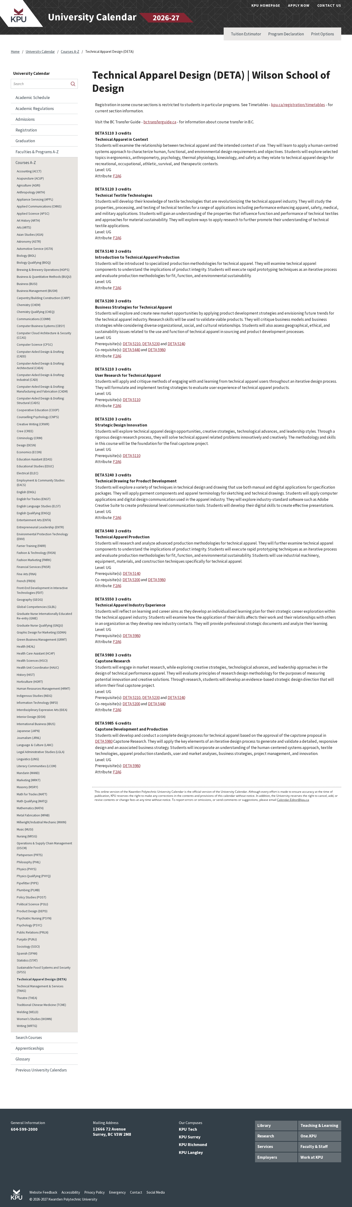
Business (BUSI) (27, 284)
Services (265, 1146)
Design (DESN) (26, 445)
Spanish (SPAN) (27, 953)
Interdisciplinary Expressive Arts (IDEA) (42, 710)
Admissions (25, 119)
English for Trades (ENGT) (34, 499)
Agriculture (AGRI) (28, 185)
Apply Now (298, 5)
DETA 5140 (131, 573)
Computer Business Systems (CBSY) (41, 326)
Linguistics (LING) (28, 759)
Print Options (322, 34)
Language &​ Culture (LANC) (35, 745)
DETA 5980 (156, 349)
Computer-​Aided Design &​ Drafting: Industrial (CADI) (40, 377)
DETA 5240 (176, 343)
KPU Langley (191, 1152)
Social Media (156, 1192)
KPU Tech (188, 1129)
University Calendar (40, 51)
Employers (267, 1157)
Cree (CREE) (25, 431)
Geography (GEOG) (30, 600)
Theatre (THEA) (27, 998)
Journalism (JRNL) (29, 738)
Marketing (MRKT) (28, 780)
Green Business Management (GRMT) (42, 640)
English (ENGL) (26, 492)
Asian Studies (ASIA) (30, 235)
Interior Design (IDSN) (31, 717)
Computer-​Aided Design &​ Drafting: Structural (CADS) (40, 400)
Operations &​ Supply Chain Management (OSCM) (44, 845)
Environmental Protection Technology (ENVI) (42, 536)
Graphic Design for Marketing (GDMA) (41, 632)
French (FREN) (26, 581)
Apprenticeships (30, 1048)
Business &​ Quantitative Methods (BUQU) (44, 277)
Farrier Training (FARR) (31, 546)
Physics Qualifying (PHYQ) (34, 876)
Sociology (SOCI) (28, 947)
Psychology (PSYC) (29, 925)
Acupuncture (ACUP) (30, 178)
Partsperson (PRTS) (30, 855)
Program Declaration (286, 34)
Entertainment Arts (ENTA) (34, 520)
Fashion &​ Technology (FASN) (36, 553)
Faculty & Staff (314, 1146)
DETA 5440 (131, 349)
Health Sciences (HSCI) (32, 661)
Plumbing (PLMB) (28, 890)
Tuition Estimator (246, 34)
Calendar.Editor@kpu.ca (293, 800)
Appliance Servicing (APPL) (35, 199)
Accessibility (71, 1192)
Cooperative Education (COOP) (38, 410)
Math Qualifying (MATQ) (32, 801)
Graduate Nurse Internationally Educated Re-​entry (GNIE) (44, 616)
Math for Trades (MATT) (32, 794)
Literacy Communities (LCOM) (36, 766)
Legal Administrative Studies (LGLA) (40, 752)
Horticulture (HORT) (30, 682)
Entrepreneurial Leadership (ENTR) (40, 527)
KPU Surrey (189, 1137)
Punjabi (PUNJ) (27, 939)
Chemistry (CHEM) (28, 305)
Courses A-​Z (26, 162)
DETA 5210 (131, 343)
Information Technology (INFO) (37, 703)
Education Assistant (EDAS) (34, 459)
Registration (26, 130)
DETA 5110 (131, 399)
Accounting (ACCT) (29, 171)
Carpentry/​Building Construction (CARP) (43, 298)
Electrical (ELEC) (27, 473)
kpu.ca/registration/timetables (298, 104)
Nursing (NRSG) (27, 836)
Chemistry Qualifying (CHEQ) (36, 312)
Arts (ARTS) (24, 227)
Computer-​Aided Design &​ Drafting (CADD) (40, 354)
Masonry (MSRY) (27, 787)
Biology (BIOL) (26, 256)
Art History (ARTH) (28, 220)
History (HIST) (26, 675)
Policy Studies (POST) (31, 897)
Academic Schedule (33, 97)
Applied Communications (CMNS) (39, 206)
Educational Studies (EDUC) (35, 466)
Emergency (117, 1192)
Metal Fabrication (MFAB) (33, 815)
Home (15, 51)
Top (339, 1101)
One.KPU (309, 1136)
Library (264, 1125)
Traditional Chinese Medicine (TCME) (41, 1005)
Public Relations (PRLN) (32, 932)
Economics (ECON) (29, 452)
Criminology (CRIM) (29, 438)
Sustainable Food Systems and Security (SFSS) (43, 970)
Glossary (23, 1059)
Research (265, 1136)
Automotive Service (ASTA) (35, 249)
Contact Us (329, 5)
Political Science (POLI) (32, 904)
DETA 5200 (131, 579)
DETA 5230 (151, 343)
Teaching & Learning (319, 1125)
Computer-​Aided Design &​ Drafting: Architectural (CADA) (40, 365)
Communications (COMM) (34, 319)
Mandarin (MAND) (28, 773)
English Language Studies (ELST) (39, 506)
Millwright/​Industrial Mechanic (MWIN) (41, 822)
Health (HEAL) (26, 646)
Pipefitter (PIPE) (28, 883)
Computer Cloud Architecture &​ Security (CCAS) (44, 335)
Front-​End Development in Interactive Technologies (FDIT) (42, 590)
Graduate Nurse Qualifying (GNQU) (40, 625)
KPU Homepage (265, 5)
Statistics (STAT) (27, 960)
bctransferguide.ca (159, 122)
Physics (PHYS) (26, 869)
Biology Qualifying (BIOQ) (34, 263)
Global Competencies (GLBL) (36, 607)
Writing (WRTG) (27, 1026)
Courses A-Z (70, 51)
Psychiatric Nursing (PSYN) (34, 918)
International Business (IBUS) (36, 724)
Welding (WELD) (27, 1012)
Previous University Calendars (41, 1070)
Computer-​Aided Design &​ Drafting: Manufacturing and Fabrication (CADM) (42, 389)
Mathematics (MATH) (30, 808)
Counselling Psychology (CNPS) (38, 417)
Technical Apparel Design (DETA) (42, 979)
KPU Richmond (193, 1144)
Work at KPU (312, 1157)
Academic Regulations (35, 108)
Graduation (25, 140)
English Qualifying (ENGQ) (34, 513)
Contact (136, 1192)
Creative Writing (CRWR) (33, 424)
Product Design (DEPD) (32, 911)
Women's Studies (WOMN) (34, 1019)
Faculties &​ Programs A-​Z (37, 151)
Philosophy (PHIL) (28, 862)
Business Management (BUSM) (37, 291)
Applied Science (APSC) (33, 214)
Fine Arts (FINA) (26, 574)
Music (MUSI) (25, 829)
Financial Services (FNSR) (34, 567)
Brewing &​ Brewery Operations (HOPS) (43, 270)
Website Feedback (43, 1192)
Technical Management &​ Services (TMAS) (40, 988)
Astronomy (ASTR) (29, 242)
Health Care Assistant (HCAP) (36, 653)
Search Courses (29, 1037)
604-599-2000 (24, 1129)
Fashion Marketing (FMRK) (34, 560)
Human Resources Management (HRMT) (43, 689)
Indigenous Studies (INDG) (34, 696)
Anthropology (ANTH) (31, 192)
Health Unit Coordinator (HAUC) (38, 668)
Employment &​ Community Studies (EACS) (40, 482)
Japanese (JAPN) (28, 731)
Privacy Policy (94, 1192)
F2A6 (117, 176)
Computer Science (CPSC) (35, 345)
